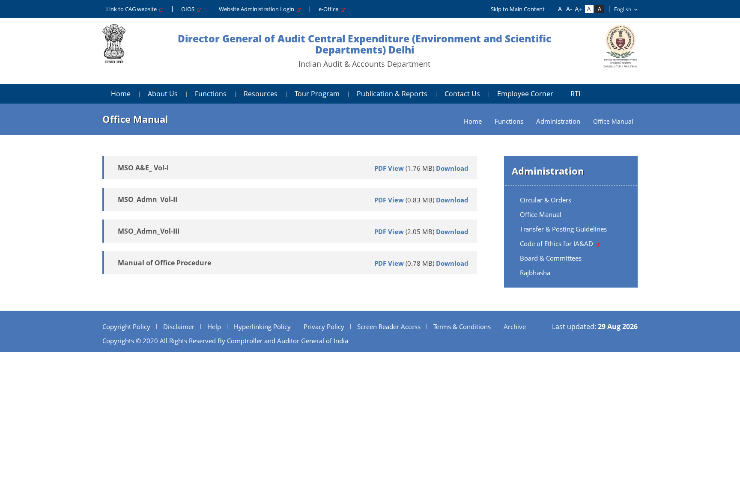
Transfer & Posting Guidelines (563, 229)
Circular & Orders (545, 200)
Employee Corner (525, 93)
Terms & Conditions (462, 326)
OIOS (189, 9)
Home (121, 93)
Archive (515, 326)
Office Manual (540, 214)
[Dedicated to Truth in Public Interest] (113, 50)
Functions (211, 93)
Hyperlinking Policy (262, 326)
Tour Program (317, 93)
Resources (261, 93)
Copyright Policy (126, 326)
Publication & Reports (392, 93)
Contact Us (462, 93)
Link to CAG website (132, 9)
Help (214, 326)
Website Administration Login (258, 9)
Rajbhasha (535, 272)
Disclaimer (178, 326)
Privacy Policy (324, 326)
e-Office (330, 9)
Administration (558, 121)
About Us (163, 93)
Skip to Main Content (518, 9)
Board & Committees (551, 258)
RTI (575, 93)
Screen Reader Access (389, 326)
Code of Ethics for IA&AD (557, 243)
